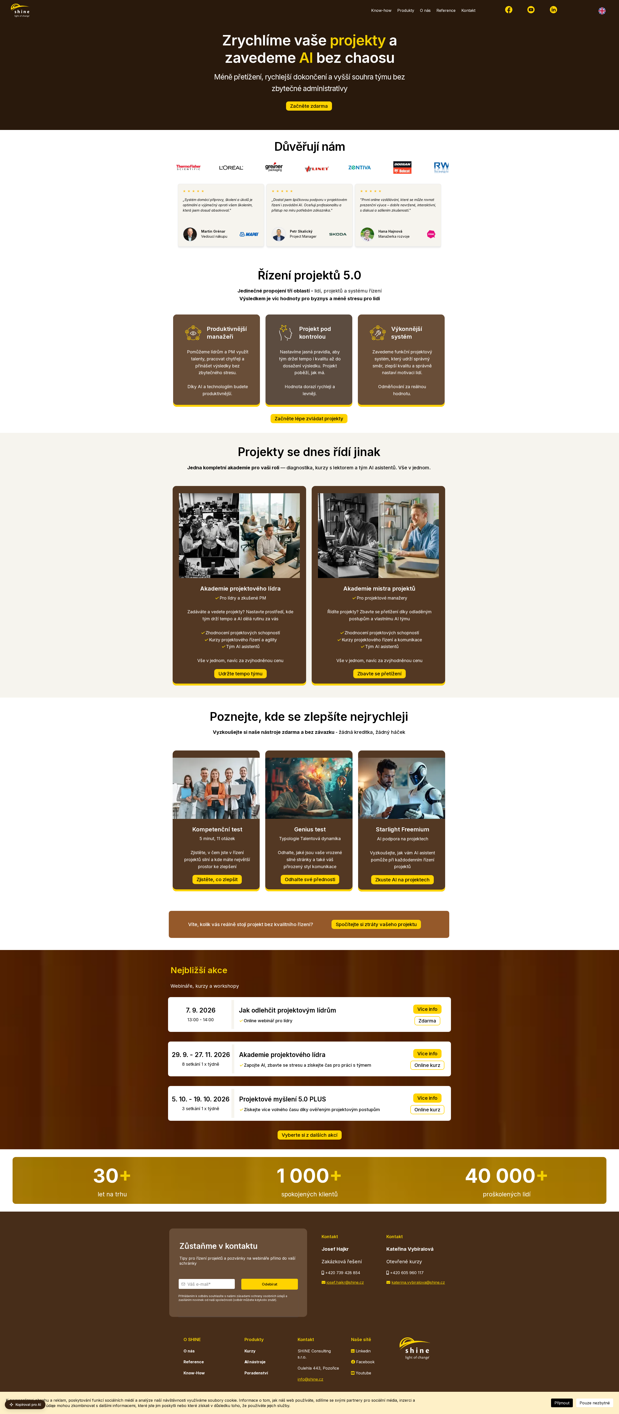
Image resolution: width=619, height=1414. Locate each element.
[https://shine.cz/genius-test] (308, 788)
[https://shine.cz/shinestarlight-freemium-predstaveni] (401, 788)
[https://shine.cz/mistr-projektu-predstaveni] (378, 535)
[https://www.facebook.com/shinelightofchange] (508, 9)
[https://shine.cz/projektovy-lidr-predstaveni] (239, 535)
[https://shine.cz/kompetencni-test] (216, 788)
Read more (192, 217)
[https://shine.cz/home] (20, 10)
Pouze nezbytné (595, 1402)
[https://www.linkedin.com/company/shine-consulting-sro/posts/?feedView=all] (553, 9)
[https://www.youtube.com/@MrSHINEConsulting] (531, 9)
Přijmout (561, 1402)
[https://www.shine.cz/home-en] (587, 10)
